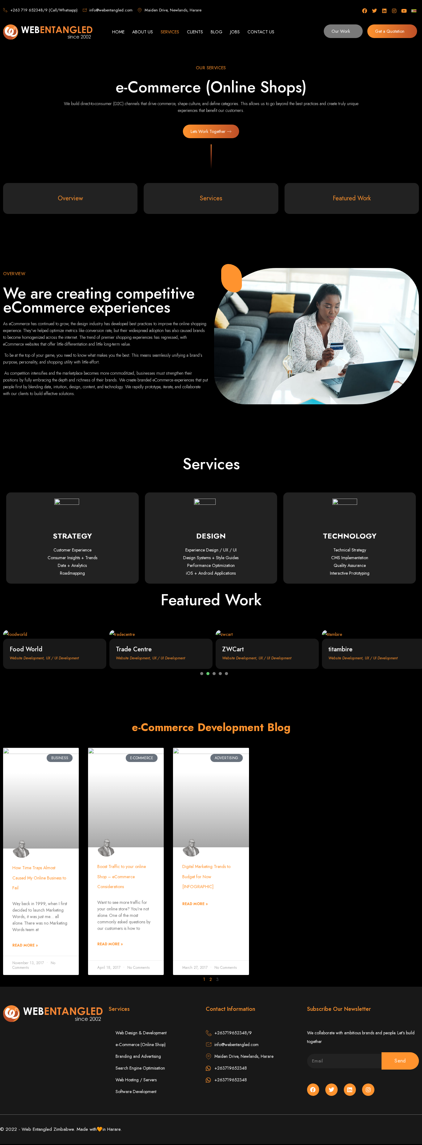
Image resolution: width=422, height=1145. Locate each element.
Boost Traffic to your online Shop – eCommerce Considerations (121, 876)
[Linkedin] (384, 11)
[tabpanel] (55, 649)
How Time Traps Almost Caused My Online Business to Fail (39, 878)
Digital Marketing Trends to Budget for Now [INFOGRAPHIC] (206, 876)
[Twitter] (374, 11)
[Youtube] (404, 11)
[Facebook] (364, 11)
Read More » (25, 945)
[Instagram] (394, 11)
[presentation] (202, 673)
